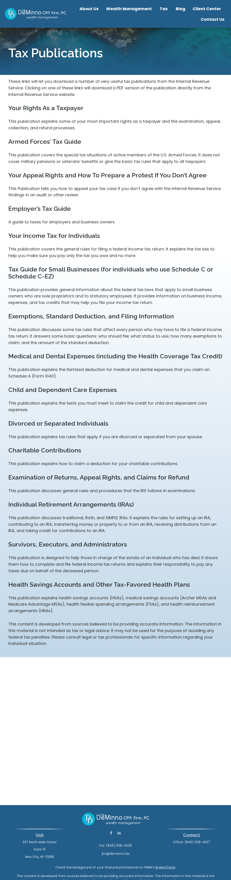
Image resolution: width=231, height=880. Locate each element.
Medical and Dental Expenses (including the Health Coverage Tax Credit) (115, 356)
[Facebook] (111, 833)
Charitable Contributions (44, 450)
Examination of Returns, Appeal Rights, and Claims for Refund (98, 477)
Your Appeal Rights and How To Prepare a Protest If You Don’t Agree (107, 175)
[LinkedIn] (119, 833)
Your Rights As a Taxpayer (45, 107)
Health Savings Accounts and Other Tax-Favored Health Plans (99, 584)
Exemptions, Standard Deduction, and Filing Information (91, 316)
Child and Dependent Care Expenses (62, 389)
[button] (89, 8)
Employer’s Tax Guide (39, 208)
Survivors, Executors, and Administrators (67, 544)
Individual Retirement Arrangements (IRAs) (71, 504)
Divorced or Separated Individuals (58, 423)
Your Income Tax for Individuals (54, 235)
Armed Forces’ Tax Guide (44, 141)
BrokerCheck (165, 867)
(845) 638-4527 (197, 842)
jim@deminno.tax (115, 853)
